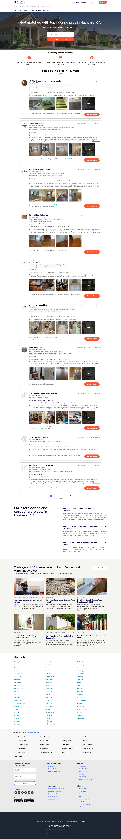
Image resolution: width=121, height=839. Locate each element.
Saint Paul (48, 683)
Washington (18, 700)
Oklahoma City (50, 724)
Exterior (22, 6)
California (56, 826)
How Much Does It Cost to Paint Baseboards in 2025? (89, 601)
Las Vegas (48, 691)
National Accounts (53, 799)
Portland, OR (44, 749)
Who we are (82, 791)
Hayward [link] (25, 10)
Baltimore (48, 668)
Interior (16, 6)
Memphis (80, 677)
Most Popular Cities (19, 732)
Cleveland (48, 718)
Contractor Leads (53, 796)
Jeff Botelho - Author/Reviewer (24, 597)
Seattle (79, 712)
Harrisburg (80, 665)
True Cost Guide (83, 769)
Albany (47, 694)
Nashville (80, 680)
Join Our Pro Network (54, 791)
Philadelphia (81, 668)
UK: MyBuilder (82, 821)
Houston (80, 694)
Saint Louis (49, 688)
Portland (80, 662)
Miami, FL (86, 741)
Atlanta (16, 718)
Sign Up (102, 2)
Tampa (16, 715)
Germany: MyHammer (50, 821)
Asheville (48, 700)
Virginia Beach (82, 709)
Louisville (48, 662)
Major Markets (20, 657)
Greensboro (49, 706)
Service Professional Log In (56, 788)
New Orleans (49, 665)
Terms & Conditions (70, 829)
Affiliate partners (84, 807)
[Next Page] (74, 496)
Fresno (16, 671)
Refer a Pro (82, 774)
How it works (82, 788)
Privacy (51, 826)
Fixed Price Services (54, 771)
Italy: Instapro (61, 821)
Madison (79, 715)
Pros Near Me (83, 776)
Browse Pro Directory (54, 769)
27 (70, 496)
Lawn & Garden (31, 6)
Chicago (17, 721)
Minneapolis (49, 680)
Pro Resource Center (54, 794)
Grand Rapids (50, 677)
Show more (96, 141)
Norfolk (79, 703)
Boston (47, 671)
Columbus (48, 721)
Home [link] (16, 10)
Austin (79, 683)
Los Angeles (18, 677)
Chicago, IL (65, 737)
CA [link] (20, 10)
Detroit (47, 674)
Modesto (17, 680)
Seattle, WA (65, 752)
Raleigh (47, 709)
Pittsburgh (80, 671)
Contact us (82, 801)
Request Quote (92, 114)
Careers (81, 794)
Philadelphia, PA (23, 749)
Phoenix (17, 665)
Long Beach (18, 674)
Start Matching (60, 39)
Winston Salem (50, 712)
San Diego (17, 685)
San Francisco (18, 688)
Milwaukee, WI (23, 745)
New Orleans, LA (67, 745)
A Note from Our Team (85, 779)
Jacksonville (18, 706)
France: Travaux (39, 821)
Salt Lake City (81, 700)
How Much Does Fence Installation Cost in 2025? (59, 637)
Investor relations (84, 799)
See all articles (99, 568)
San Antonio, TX (88, 749)
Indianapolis (18, 724)
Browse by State (33, 732)
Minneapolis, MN (45, 745)
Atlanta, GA (22, 737)
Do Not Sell (62, 826)
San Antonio (81, 697)
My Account (82, 766)
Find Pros (51, 766)
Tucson (16, 668)
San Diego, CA (23, 752)
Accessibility (69, 826)
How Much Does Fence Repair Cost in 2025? (91, 637)
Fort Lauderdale (19, 703)
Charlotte (48, 703)
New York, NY (87, 745)
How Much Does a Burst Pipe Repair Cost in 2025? (28, 601)
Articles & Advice (46, 6)
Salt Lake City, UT (67, 749)
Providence (81, 674)
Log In (94, 2)
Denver (16, 694)
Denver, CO (22, 741)
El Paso (79, 688)
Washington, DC (88, 752)
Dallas (79, 685)
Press (80, 796)
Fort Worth (80, 691)
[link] (60, 84)
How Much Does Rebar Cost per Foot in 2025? (60, 601)
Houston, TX (44, 741)
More (38, 6)
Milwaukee (80, 718)
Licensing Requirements (86, 782)
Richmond (80, 706)
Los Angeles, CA (66, 741)
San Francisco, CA (46, 752)
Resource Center (84, 771)
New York (48, 697)
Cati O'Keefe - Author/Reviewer (56, 633)
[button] (35, 103)
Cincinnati (48, 715)
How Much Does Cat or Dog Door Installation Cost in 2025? (27, 637)
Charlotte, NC (44, 737)
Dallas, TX (86, 737)
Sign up (25, 783)
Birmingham (18, 662)
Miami (16, 709)
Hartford (17, 697)
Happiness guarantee (85, 804)
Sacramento (18, 683)
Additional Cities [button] (18, 756)
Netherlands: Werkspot (71, 821)
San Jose (17, 691)
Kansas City (49, 685)
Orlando (17, 712)
